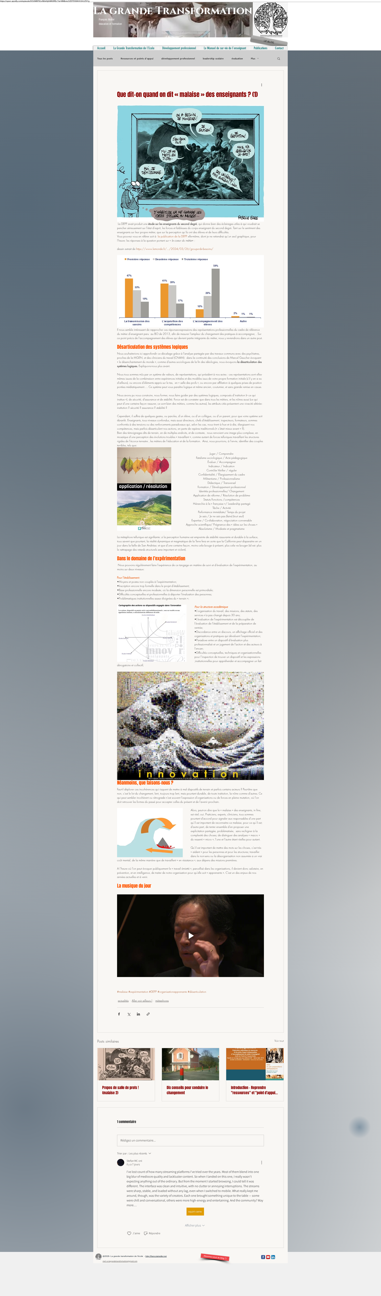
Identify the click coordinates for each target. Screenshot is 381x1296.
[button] (279, 58)
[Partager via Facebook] (119, 1014)
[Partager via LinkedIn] (138, 1014)
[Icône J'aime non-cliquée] (129, 1233)
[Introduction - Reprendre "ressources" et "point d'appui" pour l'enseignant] (255, 1064)
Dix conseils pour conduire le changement (187, 1090)
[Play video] (190, 935)
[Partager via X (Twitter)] (129, 1014)
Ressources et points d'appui (137, 58)
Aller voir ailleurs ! (142, 1000)
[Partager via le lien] (148, 1014)
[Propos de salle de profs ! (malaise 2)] (126, 1064)
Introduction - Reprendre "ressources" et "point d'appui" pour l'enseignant (254, 1090)
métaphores (162, 1000)
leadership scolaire (213, 58)
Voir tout (279, 1041)
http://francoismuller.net (156, 1256)
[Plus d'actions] (261, 84)
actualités (123, 1000)
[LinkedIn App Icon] (273, 1257)
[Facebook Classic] (263, 1257)
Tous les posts (105, 58)
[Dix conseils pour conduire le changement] (190, 1064)
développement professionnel (178, 58)
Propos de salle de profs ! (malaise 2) (120, 1090)
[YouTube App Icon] (268, 1257)
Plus (253, 58)
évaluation (237, 58)
